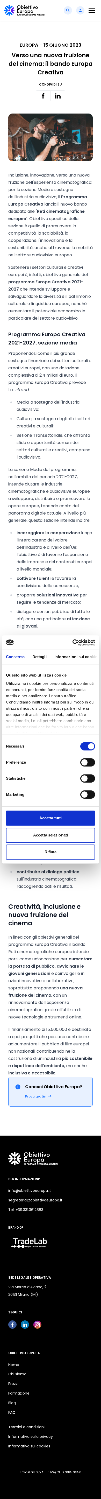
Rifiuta (51, 852)
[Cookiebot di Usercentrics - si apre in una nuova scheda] (72, 642)
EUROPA (29, 45)
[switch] (87, 762)
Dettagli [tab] (39, 657)
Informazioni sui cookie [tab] (75, 657)
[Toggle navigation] (92, 10)
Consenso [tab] (15, 657)
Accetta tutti (50, 818)
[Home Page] (24, 10)
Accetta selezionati (50, 835)
